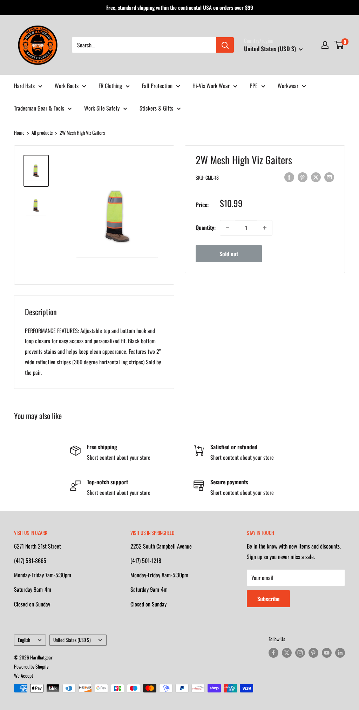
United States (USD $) (72, 639)
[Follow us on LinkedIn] (340, 653)
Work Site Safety (102, 108)
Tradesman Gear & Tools (39, 108)
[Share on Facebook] (289, 176)
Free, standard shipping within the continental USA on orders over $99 (179, 7)
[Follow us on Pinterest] (313, 653)
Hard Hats (24, 85)
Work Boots (67, 85)
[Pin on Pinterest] (302, 176)
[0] (339, 45)
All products (42, 132)
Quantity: (206, 227)
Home (19, 132)
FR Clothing (110, 85)
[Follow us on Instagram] (300, 653)
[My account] (324, 45)
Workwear (288, 85)
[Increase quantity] (264, 227)
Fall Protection (157, 85)
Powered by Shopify (31, 666)
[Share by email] (329, 176)
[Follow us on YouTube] (327, 653)
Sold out (228, 254)
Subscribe (268, 599)
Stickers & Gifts (156, 108)
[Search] (225, 45)
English (24, 639)
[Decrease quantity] (227, 227)
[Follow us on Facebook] (273, 653)
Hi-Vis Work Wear (211, 85)
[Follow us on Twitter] (287, 653)
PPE (254, 85)
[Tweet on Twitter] (316, 176)
